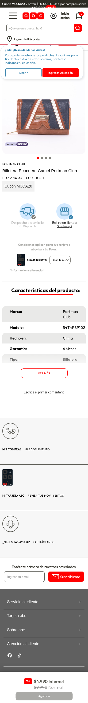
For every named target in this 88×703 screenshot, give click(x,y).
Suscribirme (70, 576)
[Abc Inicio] (33, 16)
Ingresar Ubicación (60, 72)
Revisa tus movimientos (33, 495)
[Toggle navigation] (13, 16)
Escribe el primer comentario (44, 392)
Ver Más (44, 373)
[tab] (38, 158)
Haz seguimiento (26, 449)
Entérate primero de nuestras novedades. (44, 566)
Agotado (44, 696)
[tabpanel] (43, 112)
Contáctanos (28, 542)
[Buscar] (78, 28)
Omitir (23, 72)
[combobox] (60, 260)
